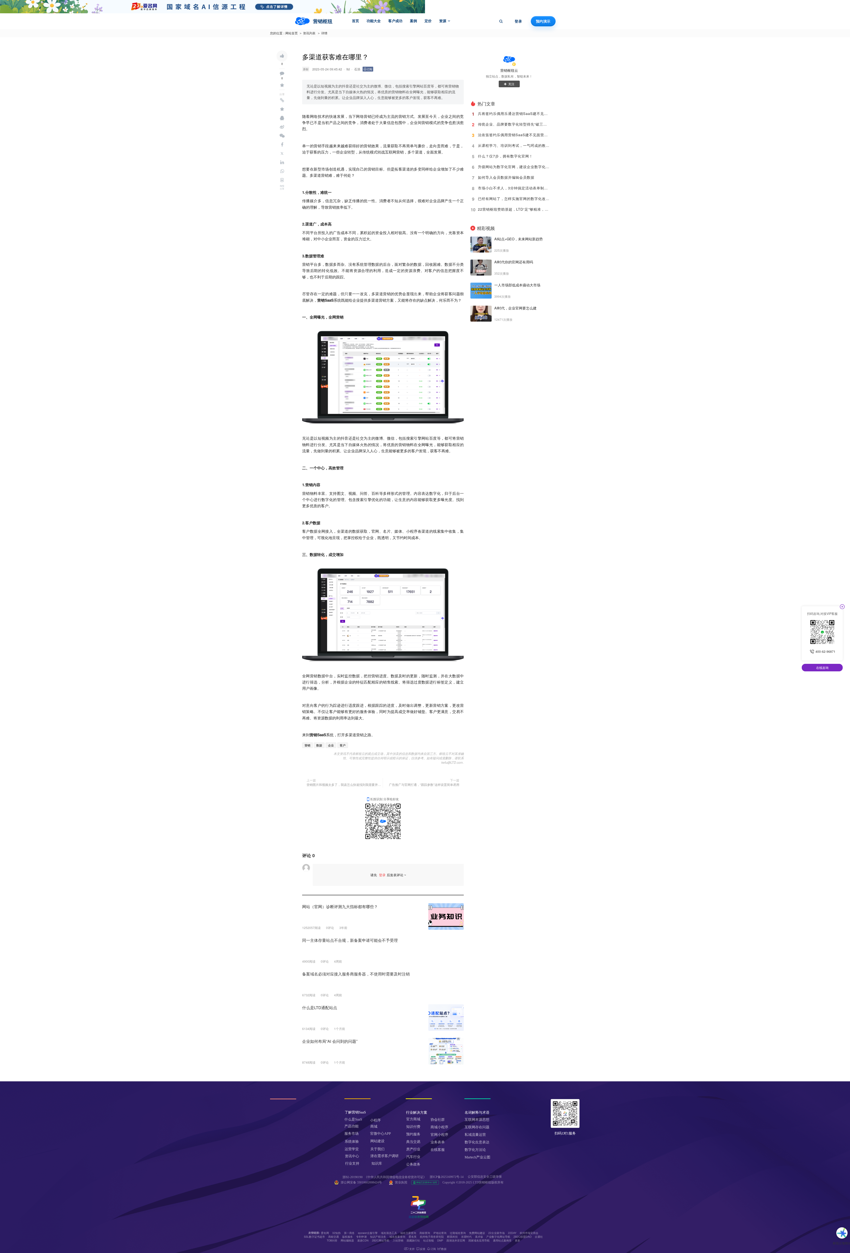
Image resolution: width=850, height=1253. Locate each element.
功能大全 (374, 21)
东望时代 (466, 1236)
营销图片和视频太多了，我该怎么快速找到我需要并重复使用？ (344, 784)
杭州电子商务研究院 (432, 1236)
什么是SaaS (353, 1119)
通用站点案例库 (502, 1240)
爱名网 (325, 1233)
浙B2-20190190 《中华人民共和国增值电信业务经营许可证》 (384, 1177)
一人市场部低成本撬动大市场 (517, 285)
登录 (518, 21)
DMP (440, 1240)
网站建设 (377, 1141)
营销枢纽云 (509, 70)
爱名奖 (413, 1236)
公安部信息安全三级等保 (485, 1176)
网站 (425, 438)
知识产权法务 (378, 1236)
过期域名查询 (458, 1233)
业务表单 (438, 1142)
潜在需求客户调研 (385, 1156)
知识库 (376, 1163)
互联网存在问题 (477, 1127)
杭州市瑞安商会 (529, 1233)
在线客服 (438, 1150)
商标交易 (333, 1236)
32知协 (336, 1233)
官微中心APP (380, 1133)
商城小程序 (439, 1127)
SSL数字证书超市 (314, 1236)
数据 (319, 745)
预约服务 (413, 1134)
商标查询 (424, 1233)
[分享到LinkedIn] (282, 162)
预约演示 (543, 21)
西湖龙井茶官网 (455, 1240)
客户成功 (395, 21)
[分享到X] (282, 153)
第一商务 (349, 1233)
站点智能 (428, 1240)
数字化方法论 (475, 1150)
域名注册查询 (408, 1233)
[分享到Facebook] (282, 144)
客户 (343, 745)
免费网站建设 (477, 1233)
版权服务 (347, 1236)
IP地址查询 (439, 1233)
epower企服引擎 (368, 1233)
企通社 (539, 1236)
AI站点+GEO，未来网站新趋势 (518, 239)
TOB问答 (332, 1240)
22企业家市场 (496, 1233)
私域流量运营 (475, 1134)
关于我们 (377, 1149)
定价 (428, 21)
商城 (373, 1126)
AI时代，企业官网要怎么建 (515, 308)
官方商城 (413, 1119)
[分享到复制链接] (282, 100)
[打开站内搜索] (501, 21)
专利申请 (361, 1236)
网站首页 (291, 33)
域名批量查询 (397, 1236)
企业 (331, 745)
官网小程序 (439, 1134)
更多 (517, 1240)
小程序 (375, 1120)
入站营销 (398, 1240)
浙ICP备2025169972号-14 (447, 1177)
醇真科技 (452, 1236)
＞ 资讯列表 (307, 33)
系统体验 (352, 1141)
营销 (307, 745)
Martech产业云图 (477, 1157)
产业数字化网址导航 (498, 1236)
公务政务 (413, 1164)
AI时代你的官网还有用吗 (513, 262)
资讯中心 (352, 1156)
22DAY (512, 1233)
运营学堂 (352, 1149)
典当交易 (413, 1142)
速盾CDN (363, 1240)
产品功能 (351, 1126)
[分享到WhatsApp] (282, 171)
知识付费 (413, 1127)
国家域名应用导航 (479, 1240)
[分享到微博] (282, 126)
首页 (355, 21)
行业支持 (352, 1163)
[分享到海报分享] (282, 180)
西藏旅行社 (413, 1240)
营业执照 (401, 1182)
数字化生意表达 (477, 1142)
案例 (413, 21)
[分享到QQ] (282, 118)
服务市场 (351, 1133)
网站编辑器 (347, 1240)
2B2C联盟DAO (522, 1236)
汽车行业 (413, 1157)
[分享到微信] (282, 135)
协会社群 (438, 1119)
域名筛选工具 (389, 1233)
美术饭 (479, 1236)
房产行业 (413, 1149)
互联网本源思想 (477, 1119)
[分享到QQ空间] (282, 109)
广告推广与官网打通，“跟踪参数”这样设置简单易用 (424, 784)
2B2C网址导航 (380, 1240)
